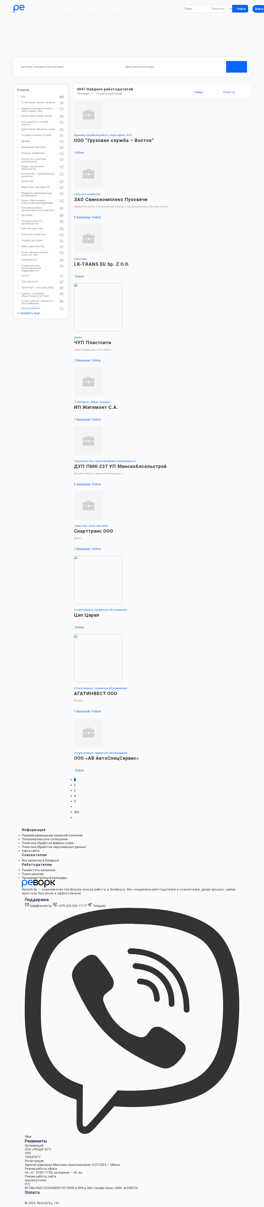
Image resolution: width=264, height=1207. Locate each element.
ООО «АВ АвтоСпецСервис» (106, 758)
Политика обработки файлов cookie (48, 843)
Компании (118, 8)
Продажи (26, 215)
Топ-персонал (29, 281)
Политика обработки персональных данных (54, 847)
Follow (79, 152)
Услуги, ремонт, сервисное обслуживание (37, 302)
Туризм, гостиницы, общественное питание (35, 294)
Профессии (93, 8)
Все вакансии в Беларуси (40, 860)
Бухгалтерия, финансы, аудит (38, 129)
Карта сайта (30, 851)
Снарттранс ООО (93, 531)
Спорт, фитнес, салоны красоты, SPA (34, 253)
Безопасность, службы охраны (35, 123)
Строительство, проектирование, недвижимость (31, 268)
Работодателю (161, 8)
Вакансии (70, 8)
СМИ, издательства (32, 246)
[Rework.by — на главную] (38, 883)
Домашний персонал (33, 147)
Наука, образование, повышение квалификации (37, 201)
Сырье (25, 275)
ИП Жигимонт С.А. (96, 407)
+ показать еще (28, 313)
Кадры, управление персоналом (32, 167)
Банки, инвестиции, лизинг (36, 116)
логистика (27, 181)
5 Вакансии (82, 217)
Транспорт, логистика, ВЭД (37, 287)
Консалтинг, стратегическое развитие (38, 174)
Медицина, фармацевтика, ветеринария (36, 194)
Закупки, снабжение (33, 153)
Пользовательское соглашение (45, 839)
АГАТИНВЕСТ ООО (95, 693)
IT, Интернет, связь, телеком (38, 102)
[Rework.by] (30, 9)
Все (23, 96)
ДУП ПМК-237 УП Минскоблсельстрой (120, 466)
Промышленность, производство (32, 222)
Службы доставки (32, 240)
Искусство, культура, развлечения (34, 160)
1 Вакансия (82, 360)
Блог (137, 8)
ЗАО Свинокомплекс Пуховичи (110, 199)
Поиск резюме (33, 874)
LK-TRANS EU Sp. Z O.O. (101, 264)
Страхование (29, 259)
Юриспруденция (30, 308)
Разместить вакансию (38, 870)
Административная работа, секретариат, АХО (37, 109)
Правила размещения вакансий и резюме (52, 835)
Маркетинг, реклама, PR (35, 187)
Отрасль (23, 90)
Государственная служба (36, 135)
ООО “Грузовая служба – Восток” (114, 140)
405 (76, 812)
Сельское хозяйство (33, 234)
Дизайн (25, 141)
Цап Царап (86, 615)
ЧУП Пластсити (92, 342)
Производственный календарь (44, 878)
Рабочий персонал (32, 228)
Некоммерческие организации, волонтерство (38, 208)
